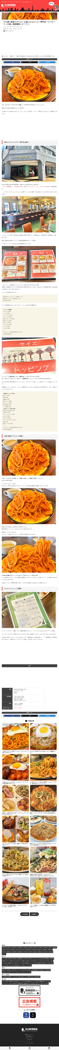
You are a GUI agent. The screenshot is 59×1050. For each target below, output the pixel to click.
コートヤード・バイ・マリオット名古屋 (38, 186)
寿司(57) (15, 958)
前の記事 (25, 914)
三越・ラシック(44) (39, 983)
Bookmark (48, 62)
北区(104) (4, 951)
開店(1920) (11, 981)
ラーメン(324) (9, 960)
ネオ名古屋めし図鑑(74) (7, 976)
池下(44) (8, 949)
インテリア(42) (35, 981)
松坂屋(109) (26, 983)
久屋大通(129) (14, 947)
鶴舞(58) (54, 947)
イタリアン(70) (16, 960)
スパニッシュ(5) (39, 960)
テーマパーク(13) (20, 969)
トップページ (10, 1049)
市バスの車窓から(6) (29, 976)
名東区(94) (40, 951)
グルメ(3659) (4, 958)
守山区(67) (45, 951)
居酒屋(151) (39, 963)
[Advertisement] (29, 44)
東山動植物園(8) (35, 969)
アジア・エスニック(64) (48, 960)
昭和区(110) (9, 951)
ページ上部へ (29, 1049)
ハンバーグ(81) (21, 963)
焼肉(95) (26, 963)
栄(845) (8, 947)
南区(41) (35, 951)
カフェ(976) (11, 965)
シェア (12, 62)
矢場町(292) (20, 947)
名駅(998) (4, 947)
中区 (10, 26)
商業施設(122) (42, 981)
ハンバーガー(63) (33, 963)
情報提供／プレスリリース (29, 1034)
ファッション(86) (23, 981)
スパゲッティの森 (17, 707)
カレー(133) (4, 963)
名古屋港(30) (41, 969)
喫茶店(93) (17, 965)
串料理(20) (47, 958)
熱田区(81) (15, 951)
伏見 (18, 26)
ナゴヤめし (14, 26)
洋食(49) (51, 958)
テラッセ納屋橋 (7, 186)
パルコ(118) (31, 983)
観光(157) (4, 969)
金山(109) (30, 947)
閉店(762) (17, 981)
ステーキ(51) (14, 963)
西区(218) (50, 949)
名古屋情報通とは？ (29, 1036)
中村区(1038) (28, 949)
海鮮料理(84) (20, 958)
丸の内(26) (40, 947)
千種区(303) (45, 949)
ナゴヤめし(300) (50, 963)
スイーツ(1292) (28, 965)
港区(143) (31, 951)
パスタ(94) (22, 960)
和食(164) (10, 958)
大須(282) (25, 947)
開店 (8, 26)
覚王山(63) (13, 949)
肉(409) (9, 963)
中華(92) (4, 960)
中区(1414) (34, 949)
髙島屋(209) (20, 983)
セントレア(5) (21, 972)
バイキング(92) (5, 965)
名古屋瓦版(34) (37, 976)
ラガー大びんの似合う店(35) (18, 976)
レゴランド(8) (28, 972)
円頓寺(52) (46, 947)
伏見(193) (35, 947)
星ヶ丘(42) (23, 949)
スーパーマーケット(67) (7, 983)
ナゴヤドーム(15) (14, 972)
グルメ (5, 26)
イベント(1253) (5, 981)
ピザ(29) (27, 960)
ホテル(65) (14, 969)
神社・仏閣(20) (28, 969)
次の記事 (34, 914)
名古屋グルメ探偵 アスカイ (9, 30)
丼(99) (30, 958)
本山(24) (18, 949)
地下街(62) (15, 983)
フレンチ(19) (32, 960)
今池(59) (4, 949)
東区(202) (39, 949)
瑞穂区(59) (20, 951)
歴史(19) (9, 969)
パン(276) (22, 965)
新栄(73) (50, 947)
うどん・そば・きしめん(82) (38, 958)
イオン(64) (46, 983)
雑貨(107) (29, 981)
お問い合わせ (29, 1039)
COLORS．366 (18, 186)
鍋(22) (44, 963)
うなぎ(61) (26, 958)
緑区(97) (4, 954)
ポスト (30, 62)
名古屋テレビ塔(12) (6, 972)
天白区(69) (50, 951)
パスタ (21, 26)
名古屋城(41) (47, 969)
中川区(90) (25, 951)
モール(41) (48, 981)
